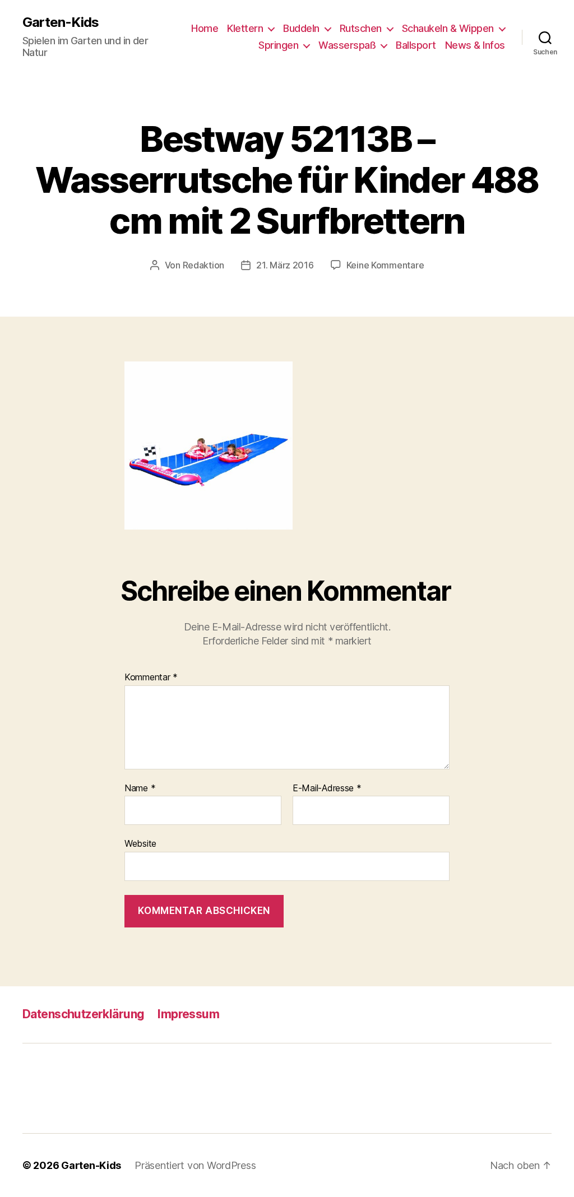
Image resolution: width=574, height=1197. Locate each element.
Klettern (245, 28)
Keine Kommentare (385, 265)
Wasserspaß (347, 45)
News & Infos (475, 45)
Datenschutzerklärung (83, 1014)
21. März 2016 (285, 265)
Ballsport (416, 45)
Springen (278, 45)
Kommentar (151, 677)
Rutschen (361, 28)
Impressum (188, 1014)
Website (140, 843)
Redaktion (204, 265)
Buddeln (301, 28)
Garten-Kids (60, 22)
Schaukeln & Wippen (448, 28)
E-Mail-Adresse (327, 788)
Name (139, 788)
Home (204, 28)
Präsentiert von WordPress (195, 1165)
